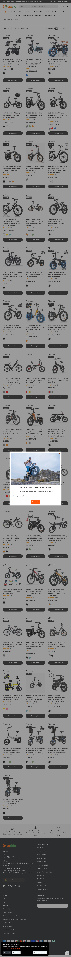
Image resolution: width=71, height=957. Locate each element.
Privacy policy (6, 948)
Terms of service (15, 948)
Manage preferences (40, 953)
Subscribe (35, 502)
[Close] (59, 454)
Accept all (7, 953)
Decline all (16, 953)
